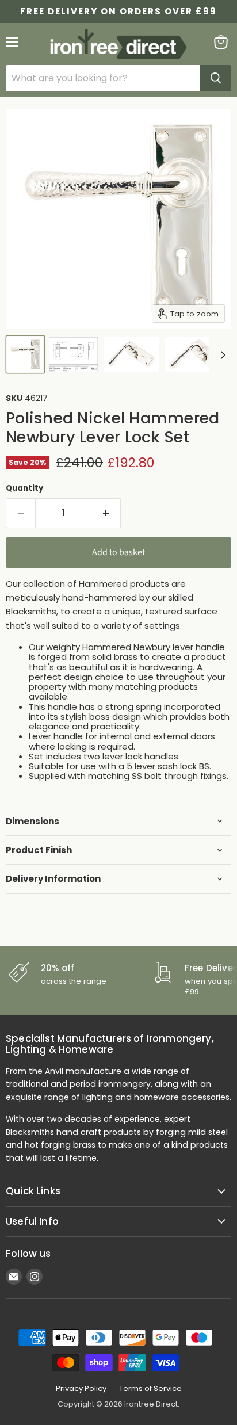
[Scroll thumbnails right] (221, 355)
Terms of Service (150, 1388)
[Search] (215, 78)
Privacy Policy (81, 1388)
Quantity (24, 488)
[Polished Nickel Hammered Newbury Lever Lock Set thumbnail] (25, 354)
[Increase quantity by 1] (106, 513)
